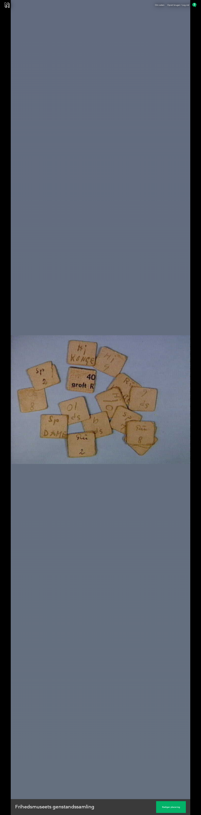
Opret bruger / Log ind (178, 5)
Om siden (159, 5)
